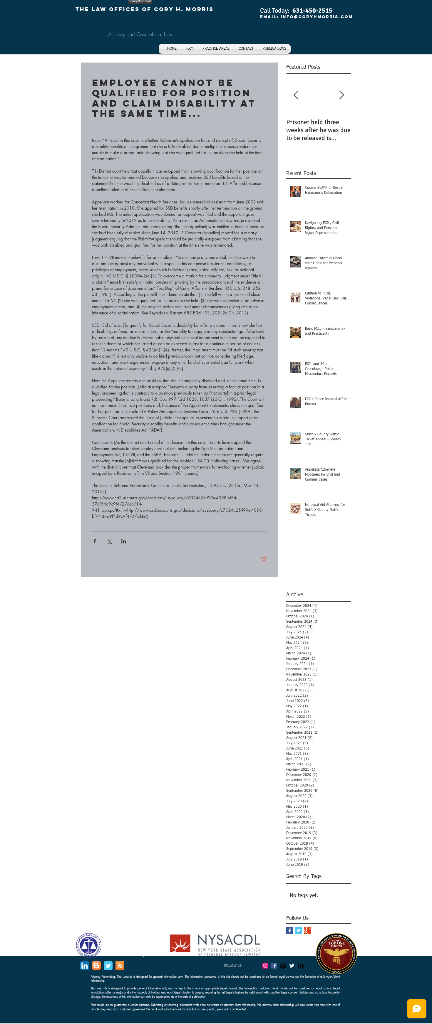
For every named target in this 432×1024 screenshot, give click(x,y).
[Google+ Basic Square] (307, 930)
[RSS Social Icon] (119, 965)
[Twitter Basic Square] (298, 930)
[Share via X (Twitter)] (109, 541)
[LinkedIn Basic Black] (301, 966)
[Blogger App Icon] (96, 965)
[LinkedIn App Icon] (84, 965)
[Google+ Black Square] (283, 966)
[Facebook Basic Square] (289, 930)
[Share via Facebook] (95, 541)
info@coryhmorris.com (317, 16)
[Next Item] (341, 95)
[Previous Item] (295, 95)
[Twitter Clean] (292, 966)
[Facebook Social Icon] (274, 966)
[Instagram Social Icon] (265, 966)
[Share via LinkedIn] (123, 541)
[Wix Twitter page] (108, 965)
